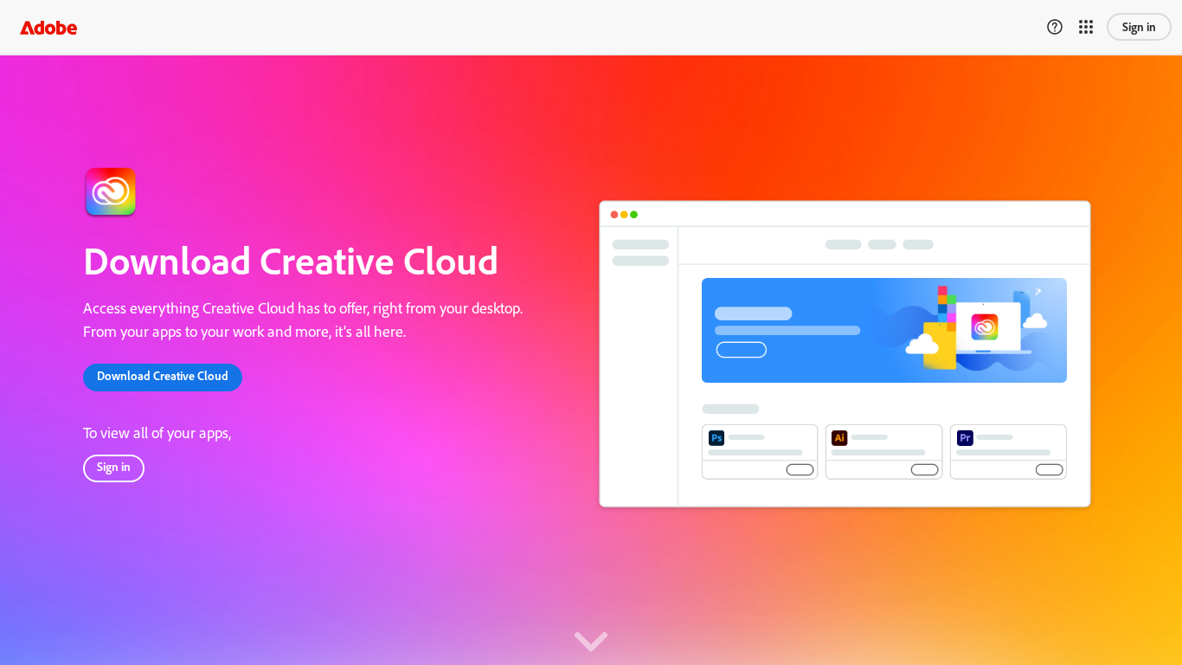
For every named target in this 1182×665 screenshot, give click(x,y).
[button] (48, 28)
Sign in (1139, 26)
